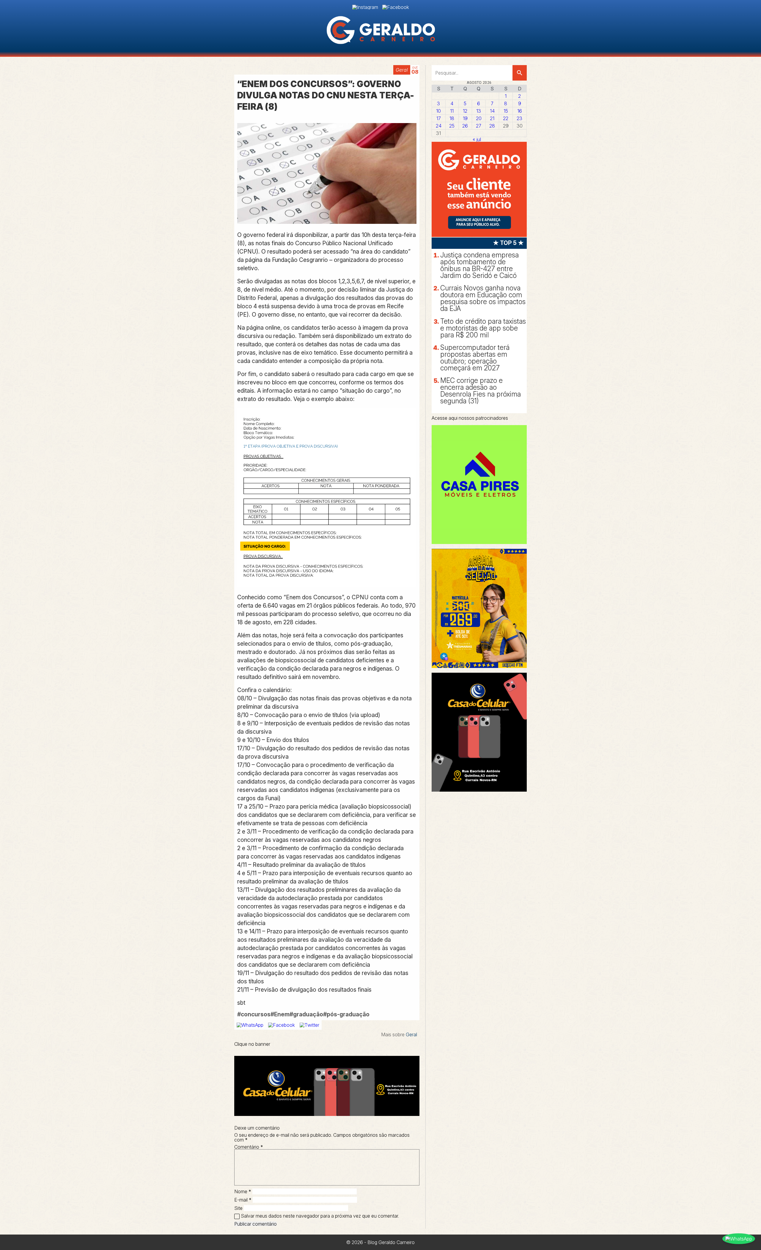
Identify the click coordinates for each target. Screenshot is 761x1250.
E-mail (242, 1200)
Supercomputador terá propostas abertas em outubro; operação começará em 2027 (475, 357)
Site (238, 1208)
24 (438, 126)
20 (479, 118)
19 (465, 118)
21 (492, 118)
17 (438, 118)
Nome (242, 1191)
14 (492, 111)
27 (478, 126)
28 (492, 126)
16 (519, 111)
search (519, 72)
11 (452, 111)
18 (451, 118)
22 (505, 118)
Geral (402, 70)
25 (452, 126)
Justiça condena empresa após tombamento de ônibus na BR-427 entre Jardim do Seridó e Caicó (479, 265)
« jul (477, 139)
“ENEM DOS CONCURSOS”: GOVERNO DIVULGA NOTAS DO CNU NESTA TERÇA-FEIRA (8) (326, 95)
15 (506, 111)
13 (478, 111)
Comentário (248, 1147)
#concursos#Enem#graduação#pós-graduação (303, 1014)
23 (519, 118)
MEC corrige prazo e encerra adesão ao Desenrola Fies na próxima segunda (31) (480, 390)
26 (465, 126)
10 (438, 111)
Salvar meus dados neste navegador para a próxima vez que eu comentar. (320, 1216)
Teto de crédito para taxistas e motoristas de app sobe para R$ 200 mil (483, 328)
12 (465, 111)
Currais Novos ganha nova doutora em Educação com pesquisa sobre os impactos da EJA (483, 298)
